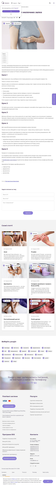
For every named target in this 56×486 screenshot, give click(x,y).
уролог (46, 358)
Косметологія (7, 354)
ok (48, 481)
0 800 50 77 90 (28, 383)
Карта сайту (46, 472)
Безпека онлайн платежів (8, 421)
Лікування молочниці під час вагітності (40, 412)
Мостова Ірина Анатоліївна (12, 181)
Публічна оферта (6, 425)
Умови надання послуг (7, 427)
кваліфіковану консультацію (10, 160)
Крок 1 (4, 55)
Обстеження (17, 23)
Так (11, 11)
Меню (53, 3)
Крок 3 (4, 58)
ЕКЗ (5, 351)
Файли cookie (13, 482)
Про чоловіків (36, 268)
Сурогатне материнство (36, 400)
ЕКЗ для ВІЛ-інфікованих (8, 447)
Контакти (4, 472)
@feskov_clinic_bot (34, 455)
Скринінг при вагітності (36, 414)
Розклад (34, 472)
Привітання (17, 358)
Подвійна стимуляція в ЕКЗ (37, 409)
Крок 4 (4, 60)
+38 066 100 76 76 (34, 448)
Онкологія (39, 354)
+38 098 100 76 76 (34, 446)
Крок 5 (4, 62)
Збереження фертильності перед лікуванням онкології (13, 450)
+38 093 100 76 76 (34, 449)
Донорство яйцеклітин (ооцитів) (10, 444)
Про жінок (16, 265)
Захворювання (36, 300)
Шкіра (14, 361)
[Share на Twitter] (19, 17)
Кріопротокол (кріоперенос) (9, 454)
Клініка (50, 351)
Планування (7, 358)
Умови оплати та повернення (9, 429)
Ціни (13, 472)
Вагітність (16, 347)
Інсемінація (33, 351)
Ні (11, 14)
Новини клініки (19, 354)
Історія (42, 351)
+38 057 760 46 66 (34, 450)
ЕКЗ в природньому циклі (36, 406)
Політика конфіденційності (8, 423)
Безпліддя (6, 347)
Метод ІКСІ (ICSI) (6, 441)
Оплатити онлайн (8, 406)
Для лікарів (47, 347)
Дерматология (9, 233)
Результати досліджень (9, 458)
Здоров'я (8, 23)
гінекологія (26, 347)
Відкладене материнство (36, 403)
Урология (16, 300)
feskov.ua (14, 479)
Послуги (24, 472)
